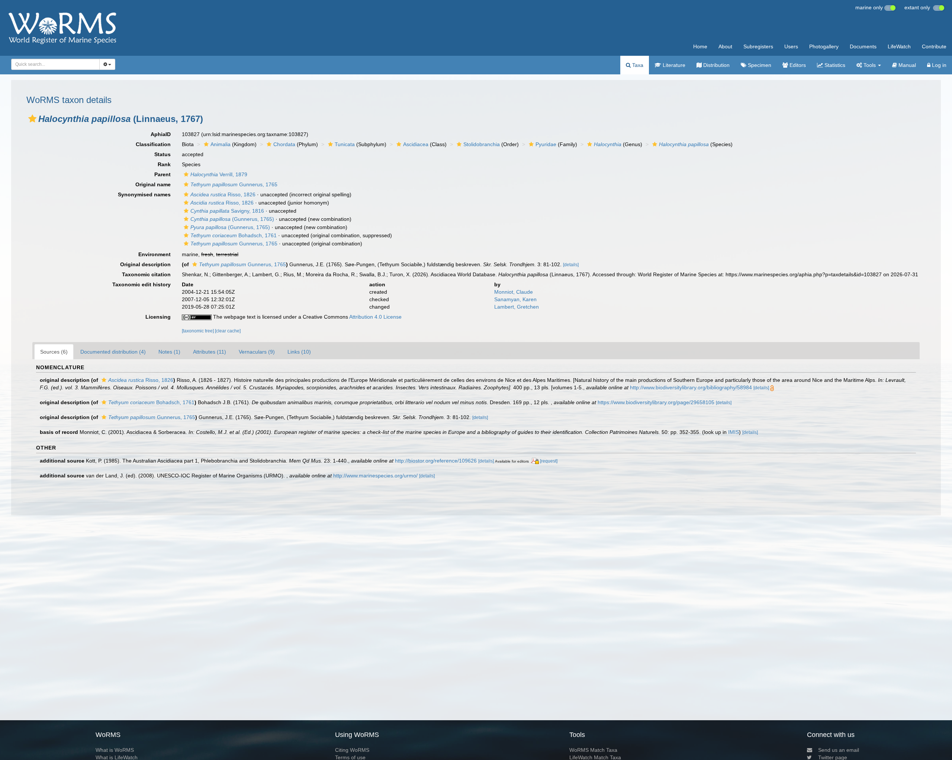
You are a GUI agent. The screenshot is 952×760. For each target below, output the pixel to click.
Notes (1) (169, 352)
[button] (32, 118)
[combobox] (55, 64)
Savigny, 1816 (227, 211)
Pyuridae (546, 144)
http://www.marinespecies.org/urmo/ (375, 476)
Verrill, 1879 (218, 174)
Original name (153, 184)
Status (162, 154)
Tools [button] (869, 65)
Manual (906, 65)
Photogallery (824, 46)
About (725, 46)
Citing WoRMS (352, 750)
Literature (673, 65)
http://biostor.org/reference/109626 (436, 461)
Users (791, 46)
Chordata (284, 144)
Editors (797, 65)
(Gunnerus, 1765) (232, 219)
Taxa (637, 65)
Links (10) (299, 352)
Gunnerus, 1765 (233, 184)
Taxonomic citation (146, 274)
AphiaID (161, 134)
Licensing (158, 317)
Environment (154, 254)
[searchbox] (53, 64)
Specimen (758, 65)
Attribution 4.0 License (375, 317)
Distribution (716, 65)
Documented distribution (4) (113, 352)
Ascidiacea (415, 144)
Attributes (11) (209, 352)
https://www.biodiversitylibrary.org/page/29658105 (656, 402)
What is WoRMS (115, 750)
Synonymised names (144, 194)
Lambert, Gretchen (516, 307)
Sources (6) (54, 352)
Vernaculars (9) (257, 352)
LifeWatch (899, 46)
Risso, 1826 (222, 194)
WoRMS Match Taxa (593, 750)
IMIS (733, 432)
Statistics (834, 65)
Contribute (934, 46)
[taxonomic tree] (198, 331)
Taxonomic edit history (141, 284)
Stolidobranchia (481, 144)
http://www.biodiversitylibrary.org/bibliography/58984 (691, 387)
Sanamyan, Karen (515, 299)
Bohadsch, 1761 (233, 235)
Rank (164, 164)
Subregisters (758, 46)
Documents (863, 46)
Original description (145, 264)
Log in (938, 65)
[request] (548, 461)
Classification (153, 144)
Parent (162, 174)
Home (700, 46)
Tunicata (345, 144)
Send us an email (838, 750)
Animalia (220, 144)
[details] (571, 264)
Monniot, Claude (513, 292)
